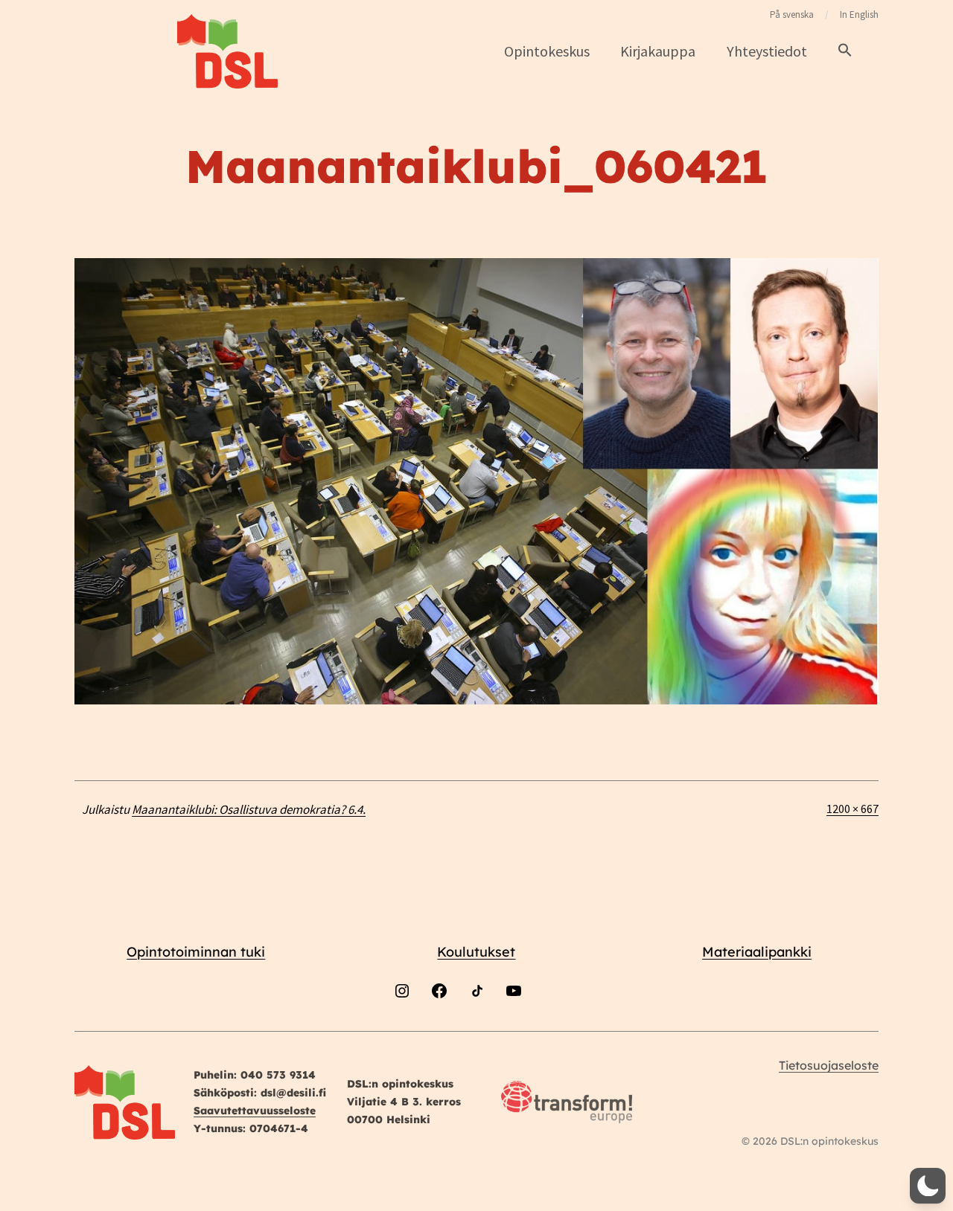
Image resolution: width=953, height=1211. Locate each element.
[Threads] (551, 1030)
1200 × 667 (852, 808)
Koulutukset (476, 951)
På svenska (792, 14)
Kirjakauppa (657, 51)
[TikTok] (476, 1030)
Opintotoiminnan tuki (196, 951)
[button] (845, 51)
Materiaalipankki (757, 951)
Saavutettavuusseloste (255, 1110)
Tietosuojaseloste (829, 1065)
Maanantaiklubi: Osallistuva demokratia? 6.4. (249, 809)
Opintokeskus (547, 51)
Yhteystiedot (767, 51)
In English (859, 14)
